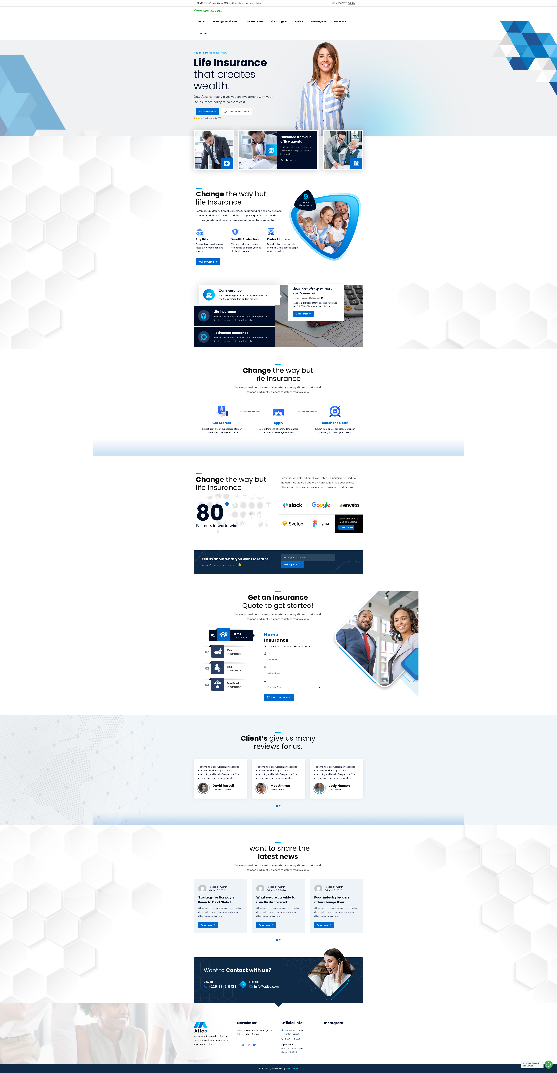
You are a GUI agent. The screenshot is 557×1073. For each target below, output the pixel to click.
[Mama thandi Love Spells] (208, 11)
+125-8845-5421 (222, 986)
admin (223, 887)
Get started (286, 160)
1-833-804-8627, (343, 3)
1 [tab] (277, 806)
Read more (207, 925)
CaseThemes (292, 1068)
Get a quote (290, 564)
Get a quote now (281, 697)
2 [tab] (280, 806)
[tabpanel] (220, 779)
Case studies (346, 527)
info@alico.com (266, 986)
